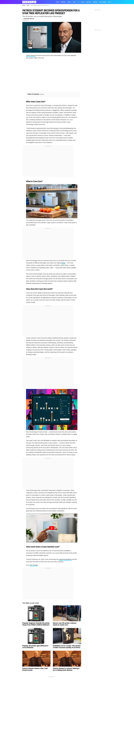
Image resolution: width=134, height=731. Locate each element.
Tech (57, 2)
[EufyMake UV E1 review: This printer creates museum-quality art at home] (67, 636)
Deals (69, 2)
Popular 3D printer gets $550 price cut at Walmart (35, 646)
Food (82, 2)
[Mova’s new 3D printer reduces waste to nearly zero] (67, 613)
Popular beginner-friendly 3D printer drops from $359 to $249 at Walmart (36, 624)
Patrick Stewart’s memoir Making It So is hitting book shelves (66, 669)
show (42, 94)
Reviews (63, 2)
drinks (63, 263)
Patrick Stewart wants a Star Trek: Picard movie (35, 669)
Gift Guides (102, 2)
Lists (74, 2)
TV (78, 2)
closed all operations (65, 559)
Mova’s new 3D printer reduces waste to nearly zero (64, 624)
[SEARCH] (111, 2)
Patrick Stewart (30, 55)
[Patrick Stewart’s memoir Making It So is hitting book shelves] (67, 659)
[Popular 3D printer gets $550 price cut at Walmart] (36, 636)
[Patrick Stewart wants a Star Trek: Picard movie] (36, 659)
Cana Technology (34, 565)
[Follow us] (109, 2)
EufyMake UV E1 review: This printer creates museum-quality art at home (67, 646)
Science (95, 2)
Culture (88, 2)
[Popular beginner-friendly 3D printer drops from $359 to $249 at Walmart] (36, 613)
